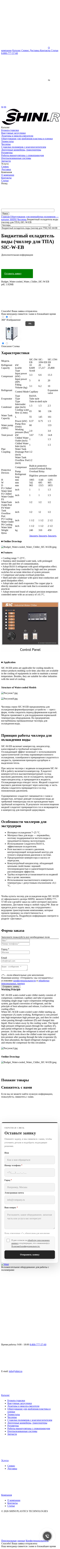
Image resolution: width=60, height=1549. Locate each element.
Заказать (33, 535)
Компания (6, 1495)
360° (3, 320)
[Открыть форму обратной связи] (24, 1120)
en (5, 106)
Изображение (13, 320)
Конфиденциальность (37, 1540)
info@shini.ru (15, 1371)
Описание (6, 346)
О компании (7, 175)
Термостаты (7, 141)
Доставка (35, 50)
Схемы (16, 346)
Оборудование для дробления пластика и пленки (27, 138)
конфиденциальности (24, 980)
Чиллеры (6, 144)
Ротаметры (7, 152)
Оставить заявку (13, 273)
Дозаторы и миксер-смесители (17, 135)
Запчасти (6, 161)
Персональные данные (13, 1540)
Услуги (5, 1460)
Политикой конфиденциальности (25, 1246)
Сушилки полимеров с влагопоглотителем (23, 147)
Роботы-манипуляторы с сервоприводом (22, 155)
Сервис (25, 50)
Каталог (16, 50)
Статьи (54, 50)
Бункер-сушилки (10, 130)
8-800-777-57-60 (9, 53)
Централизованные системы (16, 158)
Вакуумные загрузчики (13, 133)
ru (2, 106)
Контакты (45, 50)
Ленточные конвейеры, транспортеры (21, 149)
